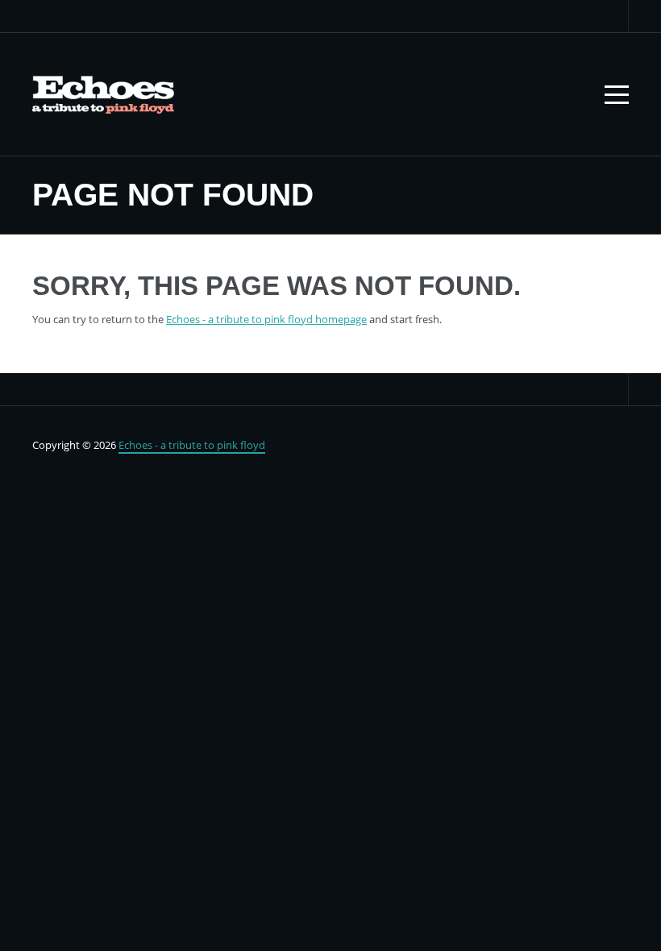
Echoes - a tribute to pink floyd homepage (266, 319)
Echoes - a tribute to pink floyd (191, 445)
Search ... (613, 16)
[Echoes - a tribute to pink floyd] (103, 94)
